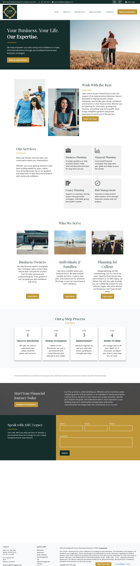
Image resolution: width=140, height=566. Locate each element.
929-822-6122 (12, 552)
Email (87, 424)
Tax (38, 559)
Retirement (40, 550)
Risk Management (42, 557)
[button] (57, 12)
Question (63, 436)
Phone (112, 424)
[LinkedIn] (114, 2)
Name (62, 424)
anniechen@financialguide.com (63, 2)
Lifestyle (39, 564)
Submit (65, 453)
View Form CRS (103, 564)
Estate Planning (41, 555)
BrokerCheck (103, 548)
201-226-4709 (45, 2)
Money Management (43, 561)
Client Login (131, 2)
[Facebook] (120, 2)
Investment (40, 552)
